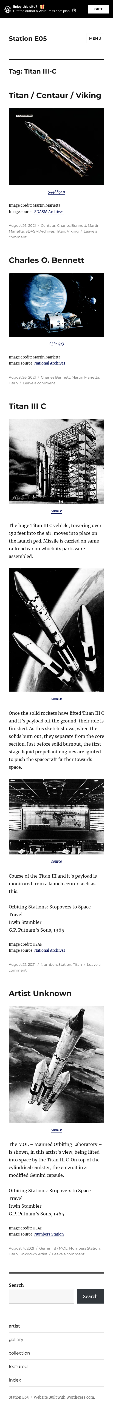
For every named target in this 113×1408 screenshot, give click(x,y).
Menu (95, 38)
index (15, 1380)
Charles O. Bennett (46, 260)
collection (19, 1353)
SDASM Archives (49, 211)
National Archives (49, 363)
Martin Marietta (85, 377)
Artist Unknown (40, 993)
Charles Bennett (71, 225)
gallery (16, 1339)
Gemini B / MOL (53, 1248)
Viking (73, 231)
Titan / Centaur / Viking (55, 95)
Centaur (48, 225)
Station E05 (28, 38)
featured (18, 1366)
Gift (98, 9)
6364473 (56, 343)
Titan (60, 231)
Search (16, 1285)
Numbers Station (56, 964)
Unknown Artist (33, 1254)
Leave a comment (39, 383)
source (56, 511)
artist (14, 1326)
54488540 (56, 192)
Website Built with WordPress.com (64, 1397)
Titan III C (27, 406)
